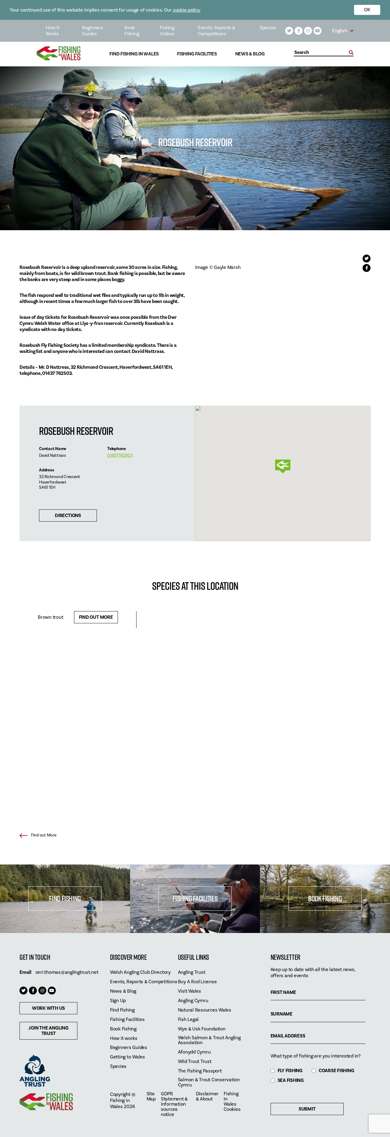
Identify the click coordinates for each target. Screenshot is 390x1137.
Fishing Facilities (197, 54)
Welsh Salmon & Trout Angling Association (209, 1040)
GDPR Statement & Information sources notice (174, 1104)
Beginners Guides (92, 31)
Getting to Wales (127, 1057)
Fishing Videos (167, 31)
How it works (123, 1038)
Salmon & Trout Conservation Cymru (209, 1082)
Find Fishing (65, 898)
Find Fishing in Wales (134, 54)
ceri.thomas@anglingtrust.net (66, 972)
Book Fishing (131, 31)
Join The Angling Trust (48, 1031)
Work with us (48, 1008)
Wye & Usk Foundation (201, 1029)
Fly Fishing (290, 1070)
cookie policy (186, 10)
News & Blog (250, 54)
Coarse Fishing (336, 1070)
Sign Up (118, 1000)
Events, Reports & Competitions (216, 31)
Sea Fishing (291, 1080)
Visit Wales (189, 991)
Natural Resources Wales (204, 1010)
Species (268, 28)
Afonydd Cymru (194, 1052)
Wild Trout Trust (194, 1061)
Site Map (151, 1096)
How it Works (52, 31)
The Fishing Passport (200, 1071)
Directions (68, 515)
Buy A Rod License (197, 981)
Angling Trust (191, 972)
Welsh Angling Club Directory (140, 972)
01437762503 (119, 455)
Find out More (96, 617)
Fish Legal (188, 1019)
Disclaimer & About (207, 1096)
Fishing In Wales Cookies (232, 1101)
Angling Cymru (193, 1000)
